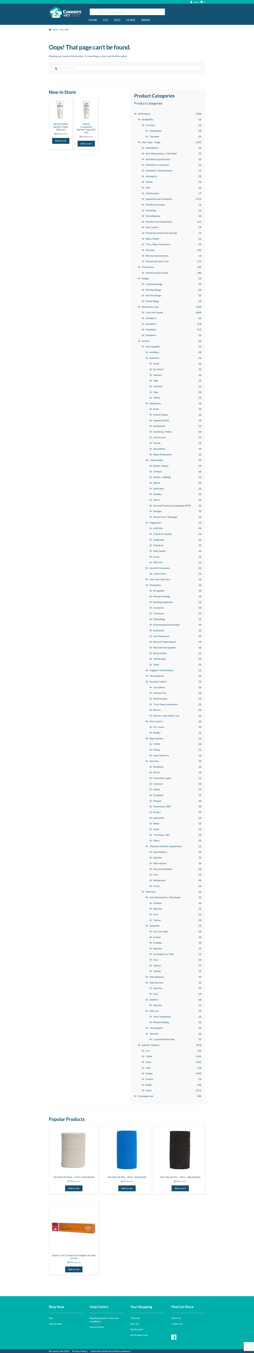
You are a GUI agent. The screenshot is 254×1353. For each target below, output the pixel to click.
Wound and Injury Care (157, 261)
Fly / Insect (158, 726)
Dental (149, 181)
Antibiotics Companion (157, 164)
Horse (130, 20)
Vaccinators (159, 448)
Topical (157, 920)
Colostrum (158, 613)
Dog (117, 20)
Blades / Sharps (161, 465)
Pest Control (152, 227)
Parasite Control (157, 681)
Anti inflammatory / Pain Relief (164, 897)
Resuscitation (160, 653)
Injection (157, 857)
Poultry (157, 812)
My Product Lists (139, 1335)
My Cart (134, 1323)
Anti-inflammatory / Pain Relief (161, 153)
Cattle (149, 1056)
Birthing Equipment (163, 602)
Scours (156, 556)
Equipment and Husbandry (159, 198)
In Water (157, 903)
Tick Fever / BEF (161, 834)
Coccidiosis (159, 687)
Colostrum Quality (162, 533)
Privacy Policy (97, 1327)
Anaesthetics (152, 147)
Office (156, 499)
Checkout (135, 1318)
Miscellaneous (153, 215)
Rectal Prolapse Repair (164, 641)
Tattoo (156, 397)
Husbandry (155, 585)
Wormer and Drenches (157, 255)
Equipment (158, 539)
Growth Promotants (159, 568)
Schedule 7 (151, 335)
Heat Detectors (161, 755)
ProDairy (150, 125)
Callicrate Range (154, 284)
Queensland (155, 130)
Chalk (156, 363)
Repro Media (152, 238)
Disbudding (159, 619)
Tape (155, 392)
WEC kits (158, 562)
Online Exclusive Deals (157, 272)
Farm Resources (161, 636)
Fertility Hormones (155, 204)
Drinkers (157, 471)
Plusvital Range (153, 289)
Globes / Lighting (162, 477)
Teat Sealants (156, 1027)
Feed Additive (160, 851)
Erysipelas (158, 795)
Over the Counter (154, 312)
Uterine (157, 971)
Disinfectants (152, 193)
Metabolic (158, 545)
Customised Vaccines (164, 1039)
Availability (147, 119)
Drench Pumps (160, 414)
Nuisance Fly (159, 692)
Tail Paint (158, 386)
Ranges (145, 278)
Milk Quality (159, 551)
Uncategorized (145, 1096)
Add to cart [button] (60, 140)
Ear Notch (158, 369)
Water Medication (162, 454)
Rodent (157, 732)
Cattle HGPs (159, 573)
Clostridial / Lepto (162, 778)
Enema (156, 749)
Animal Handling (161, 596)
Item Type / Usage (151, 142)
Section (145, 340)
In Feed (156, 937)
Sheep (156, 823)
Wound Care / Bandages (165, 516)
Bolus (156, 408)
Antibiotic (154, 925)
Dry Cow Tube (160, 931)
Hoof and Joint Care (159, 579)
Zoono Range (152, 301)
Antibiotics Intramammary (159, 170)
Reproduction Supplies (164, 647)
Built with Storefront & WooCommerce (110, 1351)
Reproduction (156, 738)
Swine (145, 20)
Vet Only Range (153, 295)
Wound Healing (161, 1022)
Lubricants (158, 488)
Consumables (156, 460)
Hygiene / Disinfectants (161, 670)
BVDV (156, 772)
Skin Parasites (160, 698)
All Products (144, 113)
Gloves (156, 482)
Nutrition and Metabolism (159, 221)
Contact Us (177, 1323)
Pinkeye (157, 800)
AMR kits (158, 528)
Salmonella (158, 817)
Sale (51, 1318)
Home (93, 20)
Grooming (151, 210)
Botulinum (158, 766)
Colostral (158, 783)
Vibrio (156, 840)
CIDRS (156, 744)
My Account (136, 1329)
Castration (158, 607)
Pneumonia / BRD (162, 806)
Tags (155, 380)
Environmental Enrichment (166, 624)
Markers (157, 375)
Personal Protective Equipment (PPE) (172, 505)
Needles (157, 494)
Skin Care (154, 1010)
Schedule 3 (151, 318)
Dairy (148, 1062)
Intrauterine (159, 426)
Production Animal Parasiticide (161, 232)
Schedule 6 (151, 329)
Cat (105, 20)
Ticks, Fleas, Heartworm (158, 244)
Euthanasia (158, 630)
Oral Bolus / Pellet (162, 431)
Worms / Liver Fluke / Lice (166, 715)
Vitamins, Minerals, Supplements (165, 846)
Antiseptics (151, 176)
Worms (157, 709)
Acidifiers (154, 352)
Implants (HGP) (161, 420)
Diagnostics (155, 522)
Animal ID (154, 358)
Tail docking (159, 658)
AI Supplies (158, 590)
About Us (176, 1318)
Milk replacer (160, 863)
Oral (155, 874)
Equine (156, 789)
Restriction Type (150, 306)
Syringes (157, 511)
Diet (148, 187)
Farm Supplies (153, 346)
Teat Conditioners (162, 1016)
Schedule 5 (151, 323)
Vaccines (150, 250)
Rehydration (159, 880)
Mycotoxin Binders (163, 869)
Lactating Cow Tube (163, 954)
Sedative (153, 999)
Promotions (148, 267)
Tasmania (154, 136)
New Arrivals (55, 1323)
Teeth (156, 664)
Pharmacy (151, 891)
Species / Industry (151, 1045)
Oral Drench (159, 437)
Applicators (155, 403)
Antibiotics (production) (158, 159)
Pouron (157, 443)
